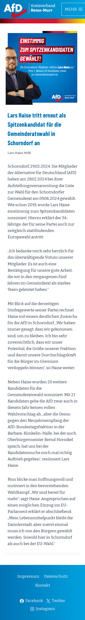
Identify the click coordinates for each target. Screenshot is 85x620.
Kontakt (42, 585)
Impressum (28, 576)
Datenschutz (56, 576)
